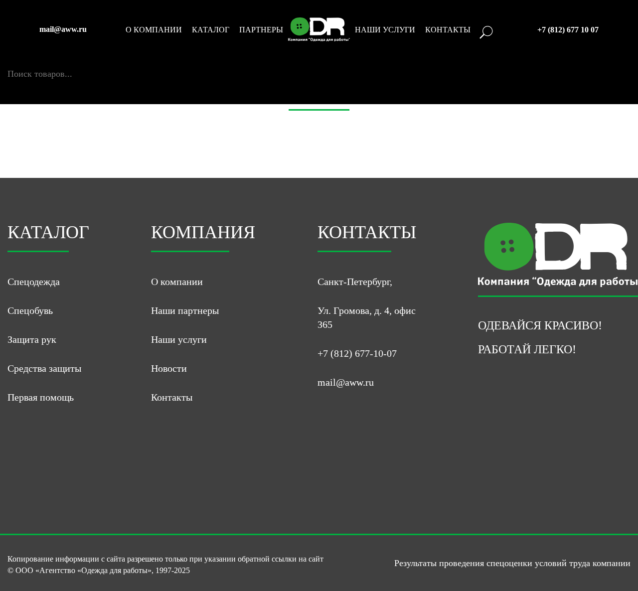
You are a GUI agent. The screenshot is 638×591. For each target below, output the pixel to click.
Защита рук (31, 339)
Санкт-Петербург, (355, 281)
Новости (169, 368)
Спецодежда (33, 281)
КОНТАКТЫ (448, 30)
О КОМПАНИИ (154, 30)
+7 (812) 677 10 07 (568, 30)
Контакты (171, 397)
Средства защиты (44, 368)
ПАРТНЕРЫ (261, 30)
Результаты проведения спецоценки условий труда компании (512, 563)
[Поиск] (11, 84)
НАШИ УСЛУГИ (385, 30)
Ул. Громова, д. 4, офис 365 (367, 317)
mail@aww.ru (63, 29)
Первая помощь (40, 397)
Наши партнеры (185, 310)
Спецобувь (30, 310)
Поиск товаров (36, 63)
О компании (177, 281)
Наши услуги (179, 339)
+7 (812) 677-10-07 (357, 353)
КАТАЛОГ (210, 30)
